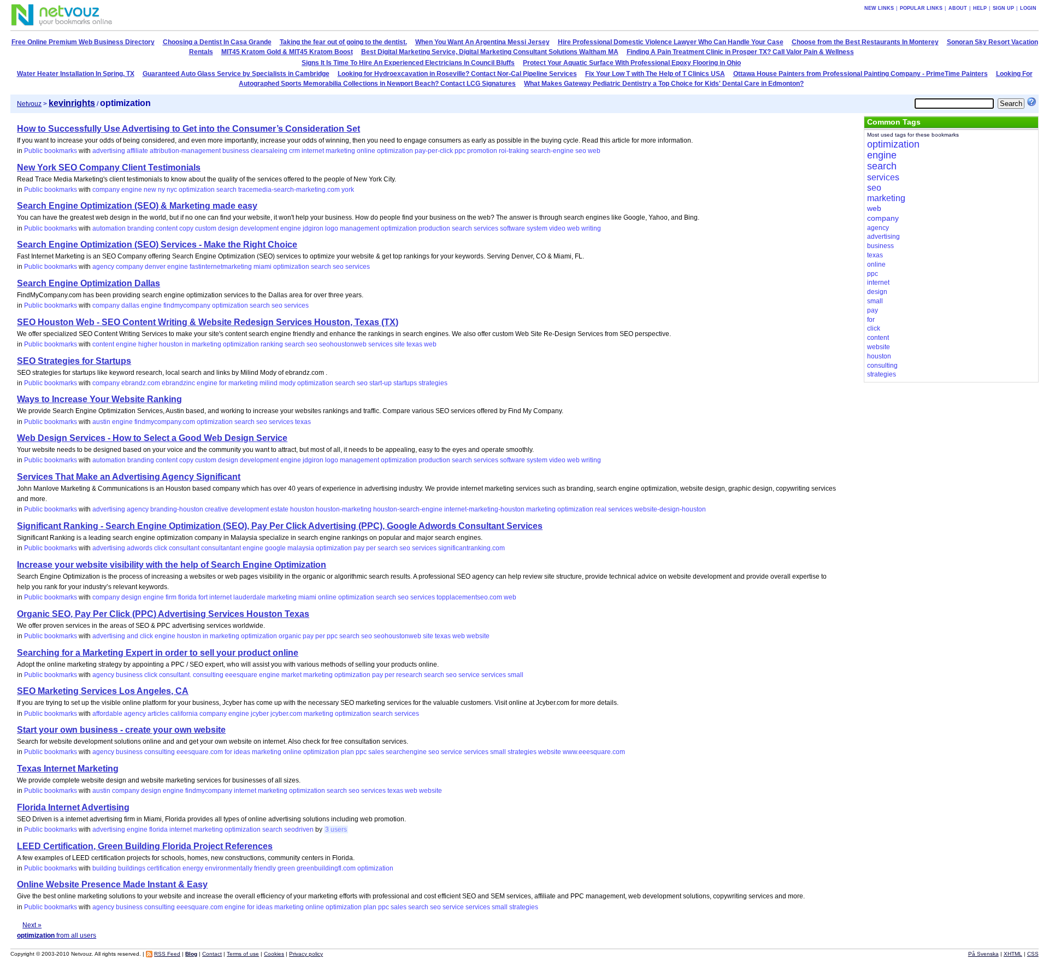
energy (192, 868)
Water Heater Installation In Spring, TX (75, 74)
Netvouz (29, 104)
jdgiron (313, 228)
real (600, 509)
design (228, 228)
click (160, 548)
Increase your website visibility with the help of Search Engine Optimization (171, 564)
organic (290, 636)
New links (879, 8)
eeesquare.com (199, 752)
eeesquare (241, 675)
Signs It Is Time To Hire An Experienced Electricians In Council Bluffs (408, 63)
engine (131, 189)
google (275, 548)
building (104, 868)
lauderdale (249, 597)
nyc (172, 189)
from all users (56, 935)
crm (294, 151)
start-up (380, 383)
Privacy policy (306, 954)
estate (279, 509)
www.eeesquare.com (594, 752)
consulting (208, 675)
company (106, 189)
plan (347, 752)
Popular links (921, 8)
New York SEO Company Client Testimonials (109, 167)
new (150, 189)
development (259, 228)
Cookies (274, 954)
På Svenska (983, 954)
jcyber (260, 713)
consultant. (175, 675)
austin (101, 422)
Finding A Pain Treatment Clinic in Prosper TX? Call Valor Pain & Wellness (740, 52)
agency (103, 266)
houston (171, 344)
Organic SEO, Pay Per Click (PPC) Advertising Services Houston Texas (163, 614)
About (957, 8)
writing (591, 228)
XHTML (1013, 954)
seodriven (299, 829)
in (187, 344)
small (515, 675)
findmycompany (186, 305)
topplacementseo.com (469, 597)
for (223, 383)
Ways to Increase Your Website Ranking (99, 399)
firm (171, 597)
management (359, 228)
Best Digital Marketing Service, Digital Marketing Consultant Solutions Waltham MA (489, 52)
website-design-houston (670, 509)
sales (376, 752)
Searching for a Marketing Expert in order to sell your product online (157, 652)
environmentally (228, 868)
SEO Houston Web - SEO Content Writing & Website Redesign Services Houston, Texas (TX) (207, 322)
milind (269, 383)
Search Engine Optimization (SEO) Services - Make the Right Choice (157, 244)
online (366, 151)
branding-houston (176, 509)
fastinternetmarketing (221, 266)
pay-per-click (434, 151)
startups (405, 383)
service (469, 675)
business (235, 151)
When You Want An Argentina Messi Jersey (482, 42)
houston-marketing (344, 509)
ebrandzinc (178, 383)
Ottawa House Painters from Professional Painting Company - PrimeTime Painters (860, 74)
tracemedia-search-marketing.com (289, 189)
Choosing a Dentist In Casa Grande (217, 42)
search (226, 189)
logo (331, 228)
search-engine (552, 151)
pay (358, 548)
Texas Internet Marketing (68, 768)
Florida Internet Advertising (73, 807)
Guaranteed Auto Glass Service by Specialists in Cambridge (236, 74)
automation (109, 228)
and (132, 636)
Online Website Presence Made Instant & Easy (112, 884)
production (434, 228)
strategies (433, 383)
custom (205, 228)
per (371, 548)
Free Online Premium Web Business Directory (83, 42)
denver (155, 266)
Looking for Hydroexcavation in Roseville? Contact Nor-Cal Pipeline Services (457, 74)
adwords (139, 548)
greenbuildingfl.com (326, 868)
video (557, 228)
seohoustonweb (343, 344)
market (291, 675)
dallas (130, 305)
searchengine (406, 752)
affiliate (137, 151)
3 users (336, 829)
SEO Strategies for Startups (74, 361)
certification (164, 868)
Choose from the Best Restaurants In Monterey (865, 42)
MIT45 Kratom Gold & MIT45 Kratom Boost (287, 52)
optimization (395, 151)
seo (580, 151)
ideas (242, 752)
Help (980, 8)
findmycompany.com (164, 422)
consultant (184, 548)
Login (1028, 8)
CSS (1033, 954)
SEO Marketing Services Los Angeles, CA (102, 691)
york (347, 189)
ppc (460, 151)
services (486, 228)
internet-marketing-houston (484, 509)
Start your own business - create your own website (121, 729)
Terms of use (243, 954)
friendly (265, 868)
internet (313, 151)
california (184, 713)
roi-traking (514, 151)
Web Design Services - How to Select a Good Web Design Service (152, 438)
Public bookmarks (50, 151)
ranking (272, 344)
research (409, 675)
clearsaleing (269, 151)
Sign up (1003, 8)
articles (158, 713)
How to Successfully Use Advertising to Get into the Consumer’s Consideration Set (188, 128)
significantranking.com (471, 548)
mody (287, 383)
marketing (340, 151)
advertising (108, 151)
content (167, 228)
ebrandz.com (140, 383)
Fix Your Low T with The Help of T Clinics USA (655, 74)
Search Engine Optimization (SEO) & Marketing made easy (137, 205)
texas (414, 344)
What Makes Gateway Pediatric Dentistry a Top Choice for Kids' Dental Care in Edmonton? (664, 83)
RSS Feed (167, 954)
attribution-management (185, 151)
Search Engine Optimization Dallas (88, 283)
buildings (131, 868)
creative (216, 509)
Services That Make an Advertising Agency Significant (128, 476)
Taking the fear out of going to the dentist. (343, 42)
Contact (212, 954)
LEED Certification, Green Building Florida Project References (145, 846)
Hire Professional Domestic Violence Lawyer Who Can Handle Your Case (670, 42)
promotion (482, 151)
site (399, 344)
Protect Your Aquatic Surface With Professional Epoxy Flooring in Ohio (632, 63)
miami (263, 266)
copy (186, 228)
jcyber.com (286, 713)
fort (203, 597)
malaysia (300, 548)
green (286, 868)
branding (140, 228)
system (537, 228)
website (478, 636)
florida (187, 597)
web (594, 151)
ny (161, 189)
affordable (107, 713)
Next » (32, 925)
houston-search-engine (408, 509)
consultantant (221, 548)
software (512, 228)
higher (147, 344)
